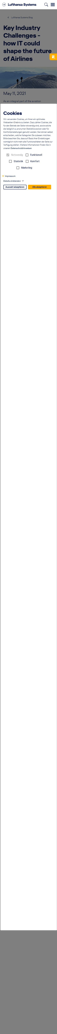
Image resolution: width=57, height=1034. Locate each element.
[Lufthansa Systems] (19, 4)
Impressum (10, 176)
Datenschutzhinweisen (21, 148)
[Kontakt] (53, 57)
